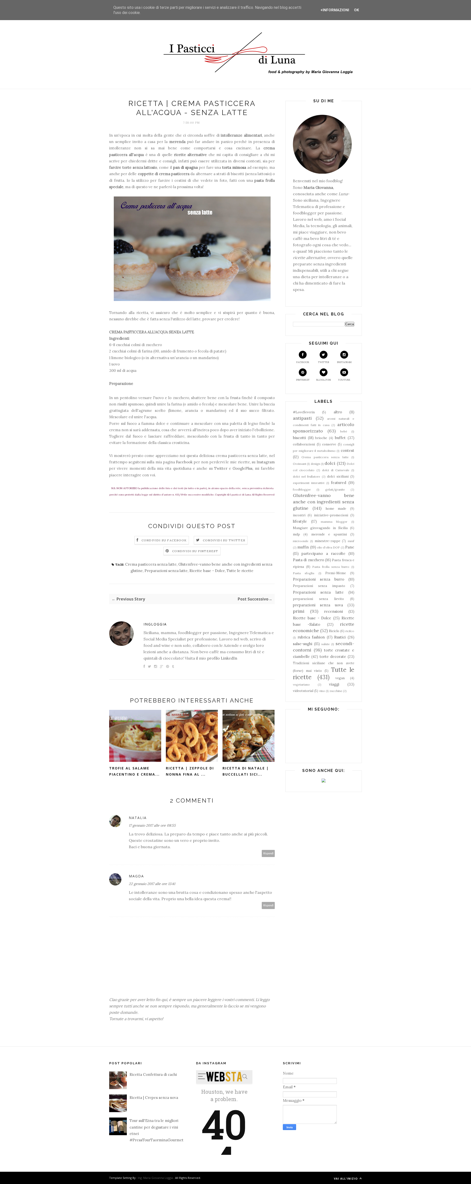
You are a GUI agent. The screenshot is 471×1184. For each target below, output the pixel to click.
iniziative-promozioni (331, 515)
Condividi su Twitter (224, 540)
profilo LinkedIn (222, 658)
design (315, 464)
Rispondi (268, 853)
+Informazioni (334, 10)
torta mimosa (234, 167)
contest (347, 450)
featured (338, 482)
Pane (349, 547)
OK (356, 10)
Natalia (138, 817)
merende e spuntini (329, 534)
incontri (299, 515)
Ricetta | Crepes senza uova (154, 1097)
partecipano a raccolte (323, 553)
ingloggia (155, 624)
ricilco (349, 631)
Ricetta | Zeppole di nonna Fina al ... (190, 771)
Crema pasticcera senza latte (151, 564)
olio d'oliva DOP (328, 547)
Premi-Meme (335, 573)
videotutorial (303, 691)
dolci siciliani (338, 476)
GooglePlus (242, 468)
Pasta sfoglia (303, 573)
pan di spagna (185, 167)
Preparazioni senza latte (166, 570)
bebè (343, 431)
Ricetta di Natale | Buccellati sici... (245, 771)
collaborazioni (304, 444)
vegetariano (301, 684)
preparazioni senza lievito (318, 599)
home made (336, 508)
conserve (329, 444)
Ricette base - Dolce (207, 570)
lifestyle (300, 521)
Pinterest (303, 379)
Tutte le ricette (240, 570)
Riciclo (334, 631)
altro (338, 412)
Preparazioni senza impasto (319, 586)
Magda (136, 876)
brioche (321, 438)
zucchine (335, 691)
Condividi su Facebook (164, 540)
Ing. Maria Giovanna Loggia (155, 1178)
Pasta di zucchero (308, 560)
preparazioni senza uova (318, 605)
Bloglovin (323, 379)
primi (298, 611)
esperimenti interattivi (308, 483)
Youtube (344, 379)
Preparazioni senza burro (318, 579)
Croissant (299, 464)
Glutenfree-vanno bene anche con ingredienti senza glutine (323, 502)
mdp (296, 534)
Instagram (266, 462)
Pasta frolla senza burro (330, 567)
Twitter (220, 468)
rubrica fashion (311, 637)
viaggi (334, 684)
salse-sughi (302, 643)
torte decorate (333, 656)
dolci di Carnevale (335, 470)
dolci (330, 463)
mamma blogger (334, 521)
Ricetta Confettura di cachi (153, 1074)
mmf (351, 541)
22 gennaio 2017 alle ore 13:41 (152, 884)
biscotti (299, 437)
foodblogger (302, 489)
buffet (340, 437)
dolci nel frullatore (306, 476)
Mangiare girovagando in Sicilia (320, 528)
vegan (340, 678)
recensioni (333, 611)
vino (322, 691)
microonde (300, 541)
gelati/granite (335, 489)
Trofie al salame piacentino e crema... (134, 771)
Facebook (184, 462)
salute (325, 644)
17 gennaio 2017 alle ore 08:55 (152, 825)
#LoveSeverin (304, 412)
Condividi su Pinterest (195, 551)
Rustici (340, 637)
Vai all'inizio (346, 1178)
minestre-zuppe (327, 541)
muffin (303, 547)
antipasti (302, 418)
